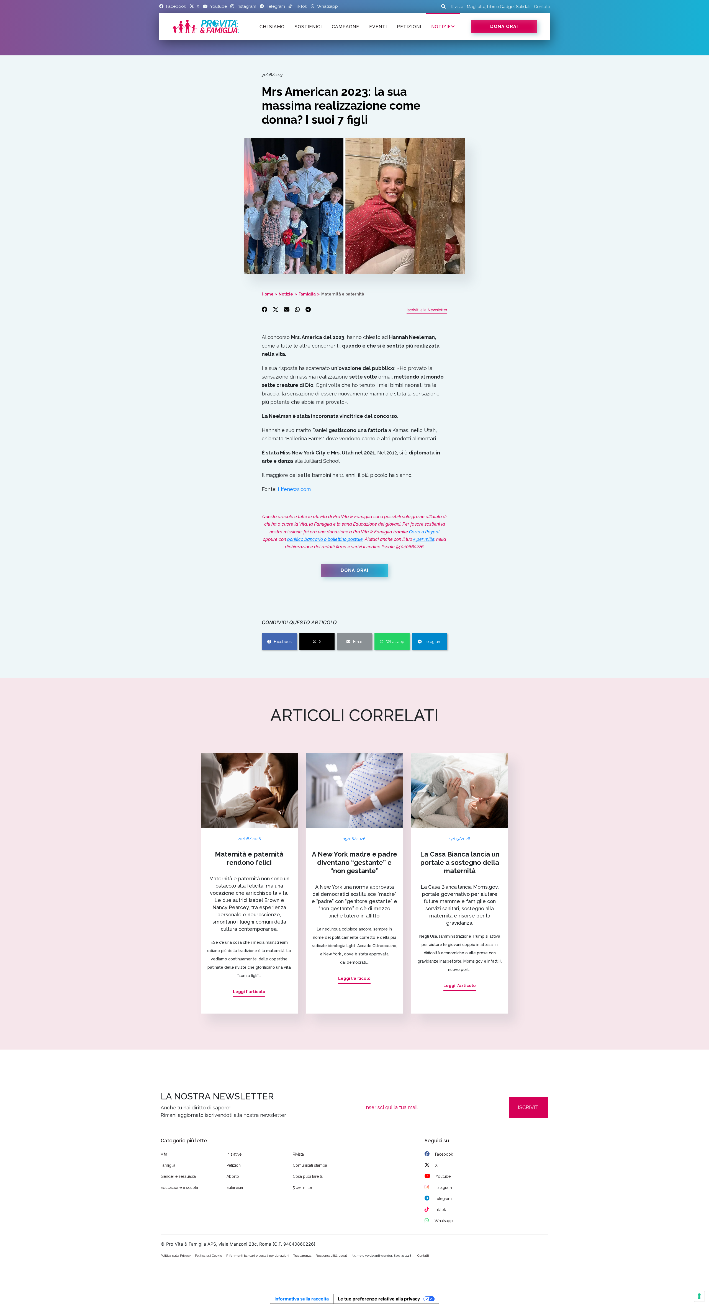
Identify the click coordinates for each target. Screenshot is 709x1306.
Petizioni (234, 1165)
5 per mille (423, 539)
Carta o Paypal (424, 531)
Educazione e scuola (179, 1187)
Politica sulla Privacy (176, 1256)
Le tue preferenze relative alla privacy (379, 1299)
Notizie (441, 26)
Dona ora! (504, 26)
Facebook (283, 641)
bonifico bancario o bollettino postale (325, 539)
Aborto (233, 1176)
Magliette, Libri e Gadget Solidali (498, 6)
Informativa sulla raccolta (301, 1299)
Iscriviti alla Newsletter (427, 309)
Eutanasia (235, 1187)
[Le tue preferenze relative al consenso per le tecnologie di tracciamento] (699, 1296)
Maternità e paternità (342, 294)
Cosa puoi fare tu (308, 1176)
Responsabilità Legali (332, 1256)
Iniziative (234, 1154)
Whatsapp (395, 641)
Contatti (542, 6)
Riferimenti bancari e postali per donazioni (257, 1256)
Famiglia (307, 294)
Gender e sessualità (178, 1176)
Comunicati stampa (310, 1165)
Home (268, 294)
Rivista (457, 6)
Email (358, 641)
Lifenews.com (294, 489)
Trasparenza (302, 1256)
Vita (164, 1154)
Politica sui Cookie (208, 1256)
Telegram (433, 641)
